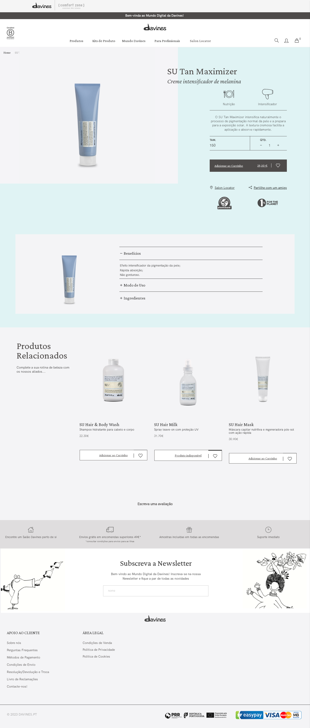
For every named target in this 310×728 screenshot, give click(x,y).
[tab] (191, 253)
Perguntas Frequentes (22, 650)
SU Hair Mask (241, 424)
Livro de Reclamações (23, 679)
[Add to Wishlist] (279, 166)
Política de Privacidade (99, 650)
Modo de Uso (134, 285)
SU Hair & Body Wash (99, 424)
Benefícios (132, 253)
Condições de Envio (21, 665)
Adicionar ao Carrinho (113, 455)
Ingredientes (134, 298)
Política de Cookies (96, 656)
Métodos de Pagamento (23, 657)
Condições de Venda (97, 643)
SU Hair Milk (165, 424)
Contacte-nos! (17, 686)
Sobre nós (14, 643)
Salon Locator (200, 41)
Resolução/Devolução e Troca (28, 672)
